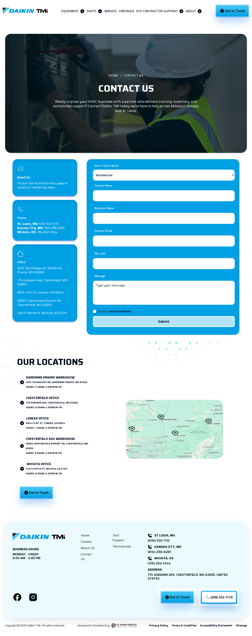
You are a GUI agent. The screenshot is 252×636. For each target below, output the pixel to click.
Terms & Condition (183, 625)
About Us (88, 548)
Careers (86, 541)
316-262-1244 (37, 232)
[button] (73, 10)
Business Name (104, 208)
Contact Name (103, 185)
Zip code (100, 253)
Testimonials (121, 546)
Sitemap (241, 625)
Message (99, 276)
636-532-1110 (37, 223)
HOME (113, 76)
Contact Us (86, 556)
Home (85, 535)
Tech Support (118, 538)
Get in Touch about (106, 165)
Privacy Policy (158, 625)
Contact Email (103, 231)
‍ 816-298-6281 (41, 227)
